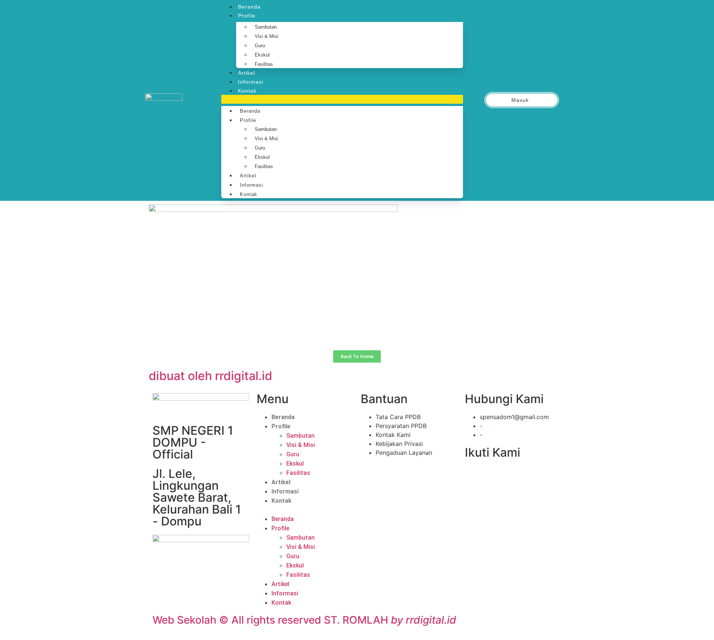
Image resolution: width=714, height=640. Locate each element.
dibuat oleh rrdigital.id (210, 376)
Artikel (246, 73)
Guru (260, 45)
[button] (342, 99)
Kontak (247, 91)
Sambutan (266, 27)
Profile (246, 16)
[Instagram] (522, 475)
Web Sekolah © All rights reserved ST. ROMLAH (304, 620)
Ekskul (262, 55)
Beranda (249, 7)
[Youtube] (506, 475)
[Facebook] (474, 475)
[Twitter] (490, 475)
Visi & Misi (266, 36)
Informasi (250, 82)
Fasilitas (264, 64)
